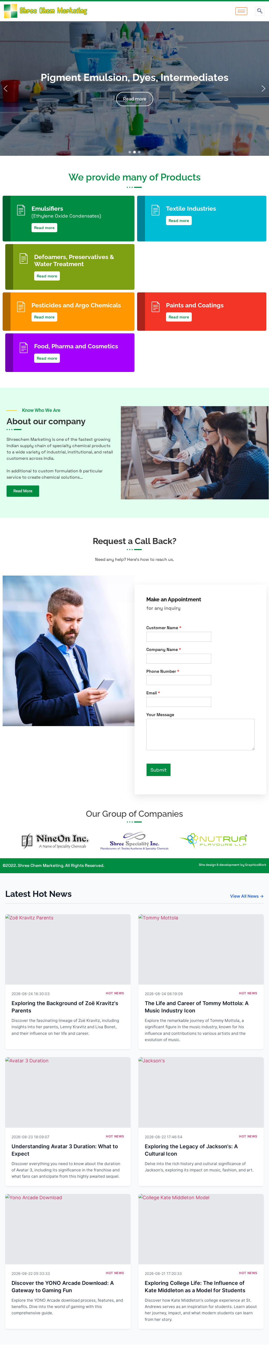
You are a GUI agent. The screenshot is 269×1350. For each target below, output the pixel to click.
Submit (159, 770)
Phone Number (162, 671)
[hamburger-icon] (241, 11)
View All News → (247, 896)
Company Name (163, 649)
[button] (5, 88)
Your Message (160, 714)
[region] (134, 88)
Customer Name (163, 627)
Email (153, 693)
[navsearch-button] (259, 11)
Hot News (115, 993)
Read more (44, 227)
